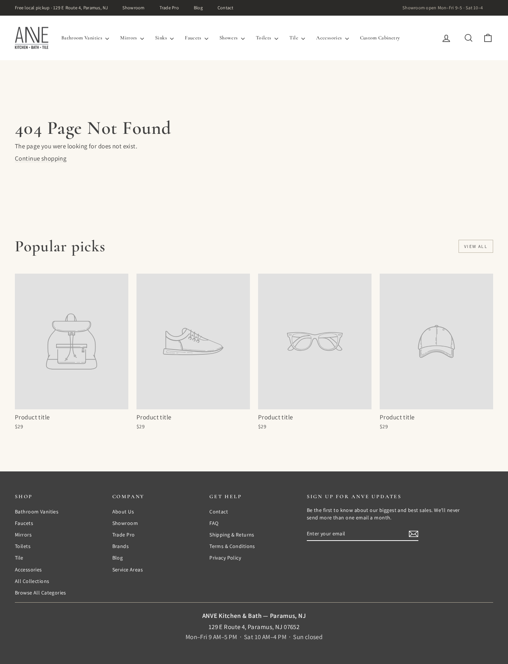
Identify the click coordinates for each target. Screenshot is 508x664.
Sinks (161, 38)
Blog (198, 7)
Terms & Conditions (232, 546)
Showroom (133, 7)
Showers (229, 38)
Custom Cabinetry (380, 38)
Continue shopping (41, 158)
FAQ (213, 523)
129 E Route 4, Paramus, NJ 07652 (254, 627)
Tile (294, 38)
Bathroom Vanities (82, 38)
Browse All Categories (40, 592)
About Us (123, 511)
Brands (120, 546)
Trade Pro (169, 7)
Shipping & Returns (231, 534)
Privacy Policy (225, 557)
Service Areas (127, 569)
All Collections (32, 581)
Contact (226, 7)
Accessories (329, 38)
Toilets (264, 38)
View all (476, 246)
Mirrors (129, 38)
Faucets (194, 38)
